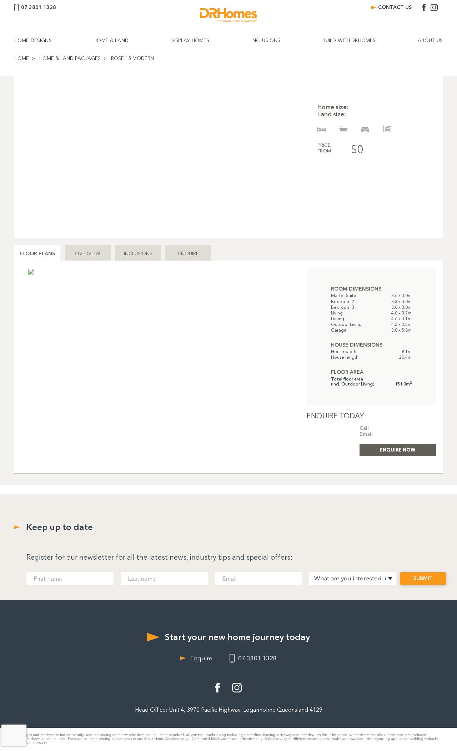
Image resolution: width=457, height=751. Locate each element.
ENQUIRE (188, 254)
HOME (21, 58)
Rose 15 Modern (132, 58)
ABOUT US (430, 41)
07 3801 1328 (38, 7)
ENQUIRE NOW (397, 450)
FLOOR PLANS (37, 254)
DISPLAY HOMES (189, 41)
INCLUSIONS (265, 41)
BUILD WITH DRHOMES (349, 41)
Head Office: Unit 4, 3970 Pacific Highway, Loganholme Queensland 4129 (228, 709)
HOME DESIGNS (33, 41)
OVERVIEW (87, 254)
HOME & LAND (111, 41)
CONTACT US (395, 7)
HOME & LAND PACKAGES (70, 58)
